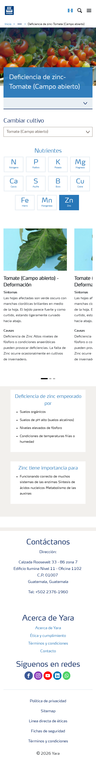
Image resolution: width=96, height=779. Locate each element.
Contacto (48, 651)
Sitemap (48, 711)
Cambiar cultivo (23, 121)
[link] (14, 164)
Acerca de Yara (48, 628)
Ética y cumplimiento (48, 636)
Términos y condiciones (48, 644)
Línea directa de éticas (48, 721)
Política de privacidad (48, 701)
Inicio (8, 24)
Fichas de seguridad (48, 731)
